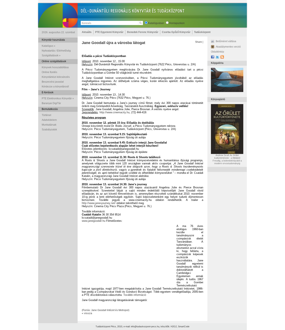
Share (198, 41)
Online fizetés (49, 72)
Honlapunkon (177, 23)
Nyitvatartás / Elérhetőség (56, 50)
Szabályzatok (49, 129)
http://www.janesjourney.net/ (99, 203)
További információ (134, 294)
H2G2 (174, 326)
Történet (46, 115)
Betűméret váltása (226, 41)
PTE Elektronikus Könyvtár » (58, 98)
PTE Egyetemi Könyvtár (109, 32)
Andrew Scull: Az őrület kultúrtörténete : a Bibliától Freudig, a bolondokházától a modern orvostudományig (227, 159)
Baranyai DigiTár (51, 103)
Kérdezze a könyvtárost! (55, 86)
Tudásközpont (202, 32)
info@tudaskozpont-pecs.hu (145, 326)
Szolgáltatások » (51, 55)
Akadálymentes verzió (228, 46)
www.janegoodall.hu (93, 220)
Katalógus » (48, 45)
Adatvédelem (49, 119)
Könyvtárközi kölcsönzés (56, 77)
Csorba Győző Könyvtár (176, 32)
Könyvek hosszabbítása (55, 67)
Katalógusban (156, 23)
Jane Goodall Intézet (103, 310)
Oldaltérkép (217, 51)
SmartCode (183, 326)
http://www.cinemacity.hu (115, 112)
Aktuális (87, 32)
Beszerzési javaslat (53, 81)
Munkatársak (49, 124)
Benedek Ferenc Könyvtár (142, 32)
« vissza (87, 313)
